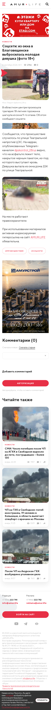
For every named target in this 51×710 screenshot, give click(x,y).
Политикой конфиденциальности (16, 707)
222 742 (34, 600)
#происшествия (14, 251)
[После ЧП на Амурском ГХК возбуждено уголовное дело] (44, 578)
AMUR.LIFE (38, 237)
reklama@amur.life (36, 603)
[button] (36, 624)
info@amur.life (10, 603)
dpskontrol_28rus (25, 150)
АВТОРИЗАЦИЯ (25, 383)
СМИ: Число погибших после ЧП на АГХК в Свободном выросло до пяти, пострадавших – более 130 (25, 453)
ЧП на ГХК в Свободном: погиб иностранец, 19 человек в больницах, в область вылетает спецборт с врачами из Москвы (24, 514)
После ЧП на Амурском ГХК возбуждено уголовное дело (22, 573)
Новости (7, 41)
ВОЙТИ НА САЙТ (25, 614)
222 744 (9, 600)
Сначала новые (10, 347)
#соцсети (36, 251)
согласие (9, 695)
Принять (42, 700)
